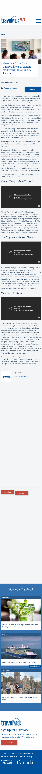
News (3, 35)
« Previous (8, 492)
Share (32, 89)
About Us (13, 757)
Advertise (4, 757)
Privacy (29, 757)
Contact (22, 757)
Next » (21, 493)
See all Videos (35, 666)
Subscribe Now (9, 743)
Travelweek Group (10, 88)
